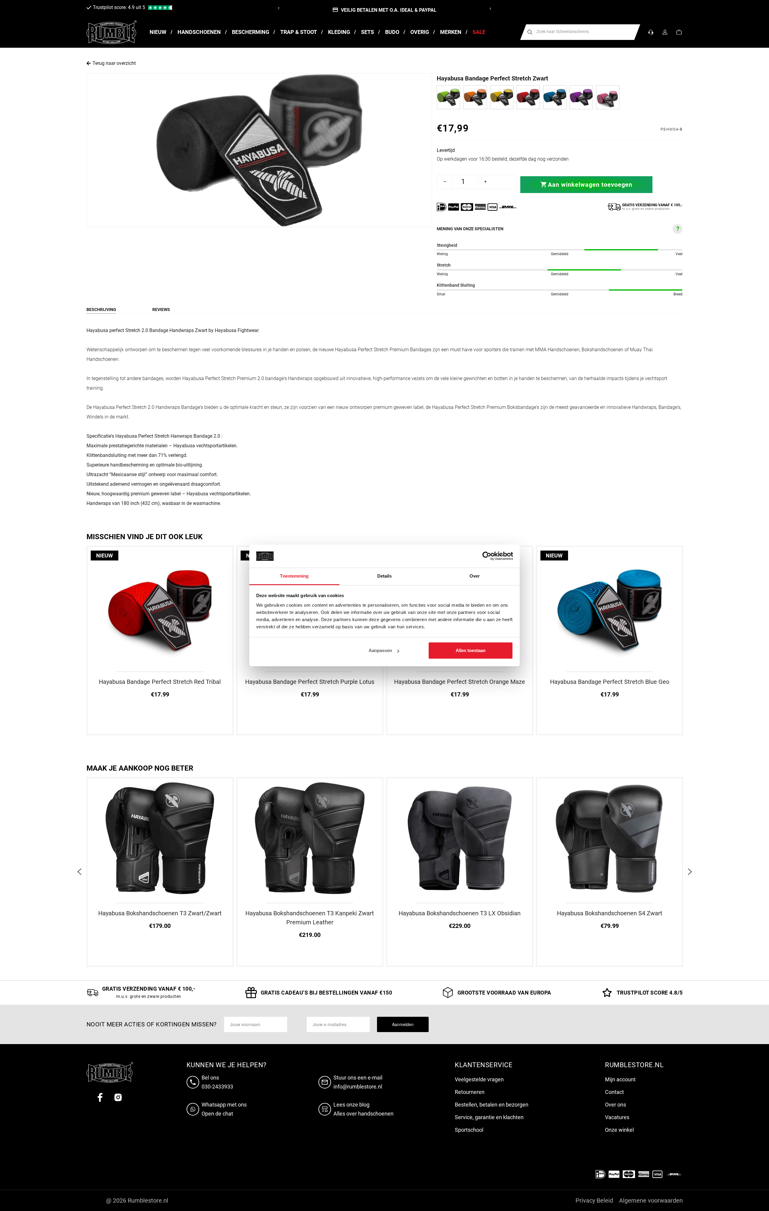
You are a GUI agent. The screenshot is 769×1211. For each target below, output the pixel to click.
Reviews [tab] (161, 309)
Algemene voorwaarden (651, 1200)
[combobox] (580, 32)
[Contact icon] (651, 32)
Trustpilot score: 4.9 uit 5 (119, 7)
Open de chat (217, 1113)
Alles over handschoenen (363, 1113)
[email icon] (325, 1082)
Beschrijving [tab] (101, 309)
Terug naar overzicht (114, 63)
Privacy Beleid (594, 1200)
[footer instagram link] (118, 1097)
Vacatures (617, 1117)
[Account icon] (665, 32)
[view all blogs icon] (325, 1109)
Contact (614, 1092)
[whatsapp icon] (194, 1109)
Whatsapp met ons (224, 1104)
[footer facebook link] (100, 1097)
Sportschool (469, 1130)
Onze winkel (619, 1130)
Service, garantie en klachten (489, 1117)
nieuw (104, 555)
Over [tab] (475, 575)
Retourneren (470, 1092)
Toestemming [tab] (294, 575)
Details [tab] (384, 575)
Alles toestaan (470, 650)
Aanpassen (380, 650)
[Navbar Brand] (112, 32)
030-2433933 (217, 1086)
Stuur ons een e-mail (357, 1077)
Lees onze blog (351, 1104)
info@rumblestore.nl (357, 1086)
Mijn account (620, 1079)
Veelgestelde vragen (479, 1079)
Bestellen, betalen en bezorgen (491, 1104)
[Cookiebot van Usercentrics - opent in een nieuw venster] (486, 556)
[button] (679, 32)
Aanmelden (403, 1024)
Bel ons (210, 1077)
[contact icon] (194, 1082)
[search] (529, 32)
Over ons (615, 1104)
